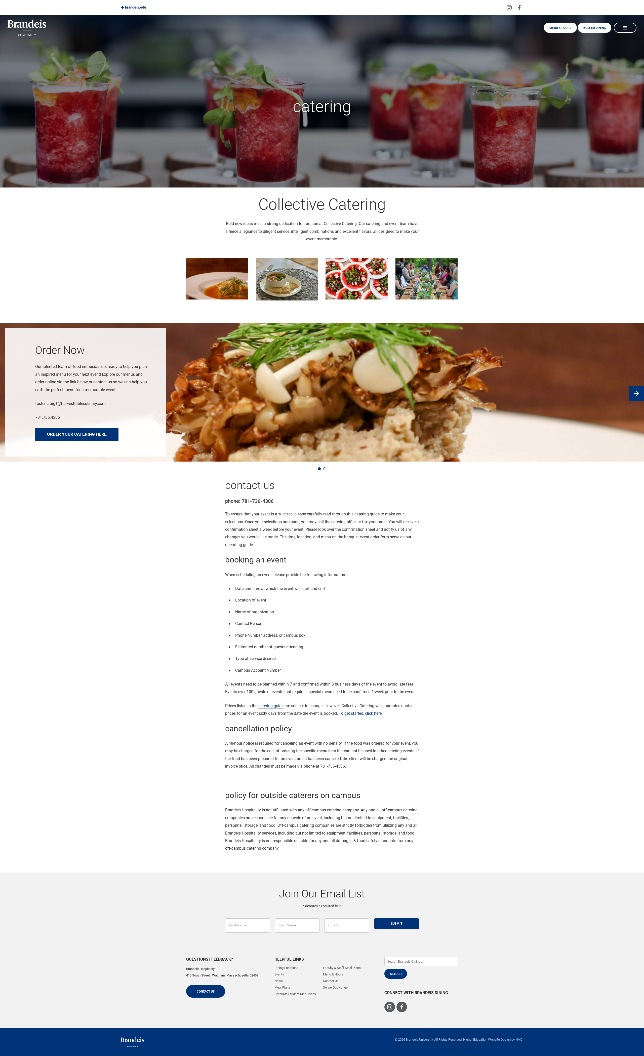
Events (279, 974)
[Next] (636, 393)
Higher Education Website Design (487, 1039)
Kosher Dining (594, 28)
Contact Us (206, 991)
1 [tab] (319, 468)
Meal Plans (282, 987)
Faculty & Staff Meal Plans (342, 968)
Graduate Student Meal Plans (295, 994)
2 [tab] (324, 468)
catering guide (271, 705)
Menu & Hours (560, 28)
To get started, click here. (361, 713)
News (278, 981)
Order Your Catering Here (77, 434)
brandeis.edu (135, 7)
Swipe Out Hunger (336, 987)
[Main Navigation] (625, 28)
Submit (396, 923)
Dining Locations (286, 968)
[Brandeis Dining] (132, 1042)
